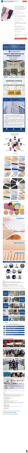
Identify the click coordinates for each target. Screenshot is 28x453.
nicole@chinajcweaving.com (13, 411)
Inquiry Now (24, 1)
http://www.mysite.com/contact (10, 414)
